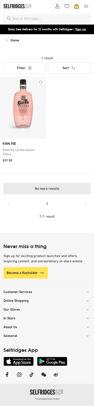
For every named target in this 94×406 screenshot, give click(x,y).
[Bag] (76, 6)
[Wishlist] (67, 6)
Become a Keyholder (22, 273)
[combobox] (50, 18)
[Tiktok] (31, 377)
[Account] (57, 6)
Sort (66, 68)
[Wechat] (43, 377)
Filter (21, 68)
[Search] (8, 18)
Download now (73, 29)
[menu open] (86, 6)
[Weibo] (55, 377)
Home (14, 40)
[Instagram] (19, 377)
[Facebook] (6, 377)
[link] (23, 152)
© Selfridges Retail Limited (47, 399)
